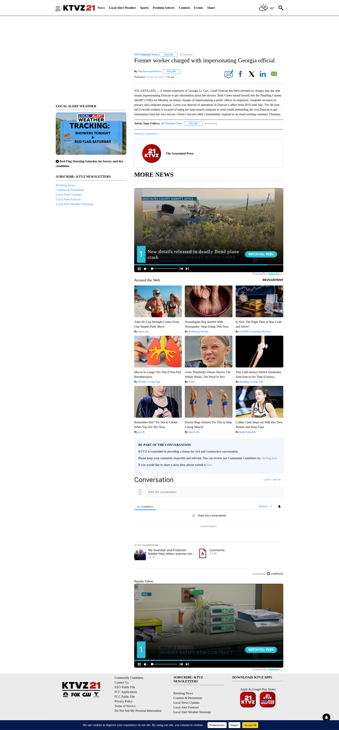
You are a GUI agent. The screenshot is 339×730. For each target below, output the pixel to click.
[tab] (145, 506)
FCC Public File (125, 696)
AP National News (171, 123)
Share (211, 7)
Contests (184, 7)
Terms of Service (125, 706)
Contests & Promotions (70, 190)
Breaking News (65, 185)
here (209, 464)
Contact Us (121, 682)
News (101, 7)
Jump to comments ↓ (147, 133)
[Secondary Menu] (61, 7)
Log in (267, 479)
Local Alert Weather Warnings (74, 204)
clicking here (269, 458)
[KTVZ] (79, 8)
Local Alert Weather (122, 7)
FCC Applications (126, 692)
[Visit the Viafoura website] (275, 573)
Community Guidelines (129, 677)
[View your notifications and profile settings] (279, 506)
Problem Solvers (164, 7)
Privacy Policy (124, 701)
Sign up (277, 479)
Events (198, 7)
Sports (144, 7)
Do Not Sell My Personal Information (138, 710)
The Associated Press (149, 71)
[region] (208, 527)
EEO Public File (125, 687)
